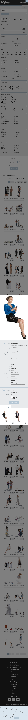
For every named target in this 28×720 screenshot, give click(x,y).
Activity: (8, 370)
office (15, 378)
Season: (8, 376)
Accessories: (7, 382)
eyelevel (18, 372)
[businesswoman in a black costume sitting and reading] (8, 416)
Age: (9, 366)
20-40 (12, 366)
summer (13, 376)
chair (12, 382)
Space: (8, 378)
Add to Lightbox (14, 398)
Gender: (8, 364)
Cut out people (14, 343)
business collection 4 (16, 384)
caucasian (13, 368)
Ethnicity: (8, 368)
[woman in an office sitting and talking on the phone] (20, 416)
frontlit (17, 374)
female (12, 364)
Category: (8, 343)
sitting (12, 370)
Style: (9, 380)
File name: (8, 351)
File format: (7, 355)
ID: (9, 349)
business (13, 380)
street (12, 378)
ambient (13, 374)
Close (16, 718)
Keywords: (8, 384)
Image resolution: (6, 353)
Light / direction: (6, 374)
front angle (13, 372)
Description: (7, 345)
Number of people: (6, 362)
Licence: (8, 359)
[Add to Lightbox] (13, 423)
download (14, 402)
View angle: (7, 372)
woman (23, 384)
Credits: (8, 390)
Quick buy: (7, 394)
